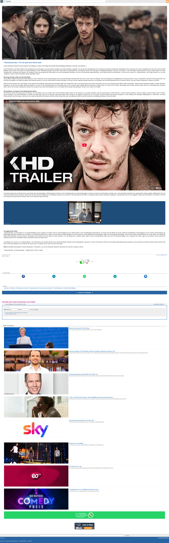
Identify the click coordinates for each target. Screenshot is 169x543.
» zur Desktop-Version (163, 538)
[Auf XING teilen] (115, 276)
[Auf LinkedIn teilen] (146, 276)
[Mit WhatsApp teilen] (84, 276)
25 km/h (65, 288)
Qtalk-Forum (2, 538)
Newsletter (30, 540)
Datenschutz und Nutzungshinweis (12, 540)
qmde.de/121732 (163, 255)
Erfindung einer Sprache (22, 288)
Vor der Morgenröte (58, 288)
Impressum (2, 540)
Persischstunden (33, 288)
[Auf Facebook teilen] (23, 276)
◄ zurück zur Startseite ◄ (84, 292)
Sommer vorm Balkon (9, 288)
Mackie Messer (72, 288)
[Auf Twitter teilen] (54, 276)
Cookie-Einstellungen (23, 540)
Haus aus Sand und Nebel (45, 288)
